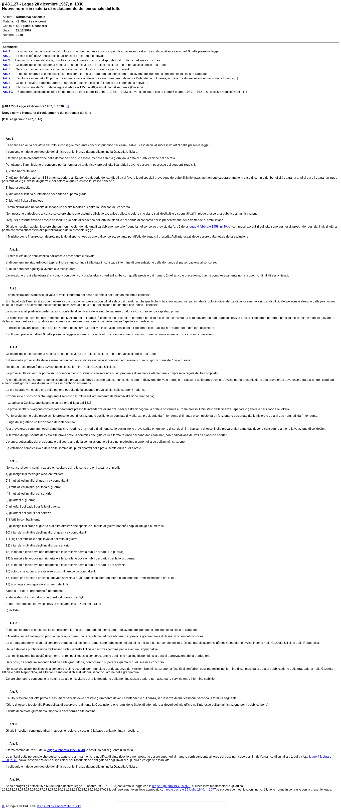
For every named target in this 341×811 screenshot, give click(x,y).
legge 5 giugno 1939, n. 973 (171, 786)
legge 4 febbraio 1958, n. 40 (208, 226)
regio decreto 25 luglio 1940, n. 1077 (191, 789)
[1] (67, 106)
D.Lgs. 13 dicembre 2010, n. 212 (59, 806)
